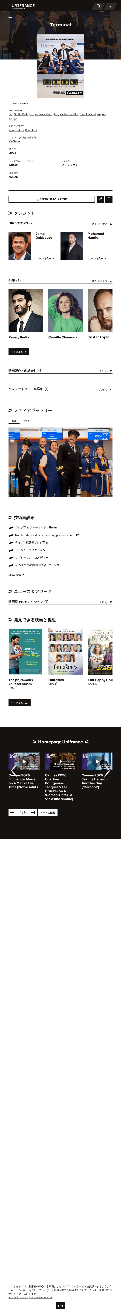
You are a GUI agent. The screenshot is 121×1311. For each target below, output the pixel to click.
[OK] (60, 1305)
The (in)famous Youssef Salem (21, 682)
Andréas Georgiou (46, 114)
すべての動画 (48, 812)
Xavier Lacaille (69, 114)
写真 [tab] (14, 420)
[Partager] (100, 199)
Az (10, 114)
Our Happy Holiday (103, 680)
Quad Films (16, 130)
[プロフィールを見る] (110, 6)
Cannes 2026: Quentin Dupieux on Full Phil (95, 779)
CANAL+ (14, 141)
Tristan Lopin (98, 337)
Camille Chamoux (62, 337)
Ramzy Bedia (19, 337)
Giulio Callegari (24, 114)
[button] (105, 437)
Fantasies (56, 680)
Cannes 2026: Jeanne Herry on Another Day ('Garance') (58, 781)
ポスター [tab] (27, 420)
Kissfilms (31, 130)
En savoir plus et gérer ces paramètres (30, 1297)
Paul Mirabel (88, 114)
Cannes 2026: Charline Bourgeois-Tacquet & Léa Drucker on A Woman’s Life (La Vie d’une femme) (23, 787)
